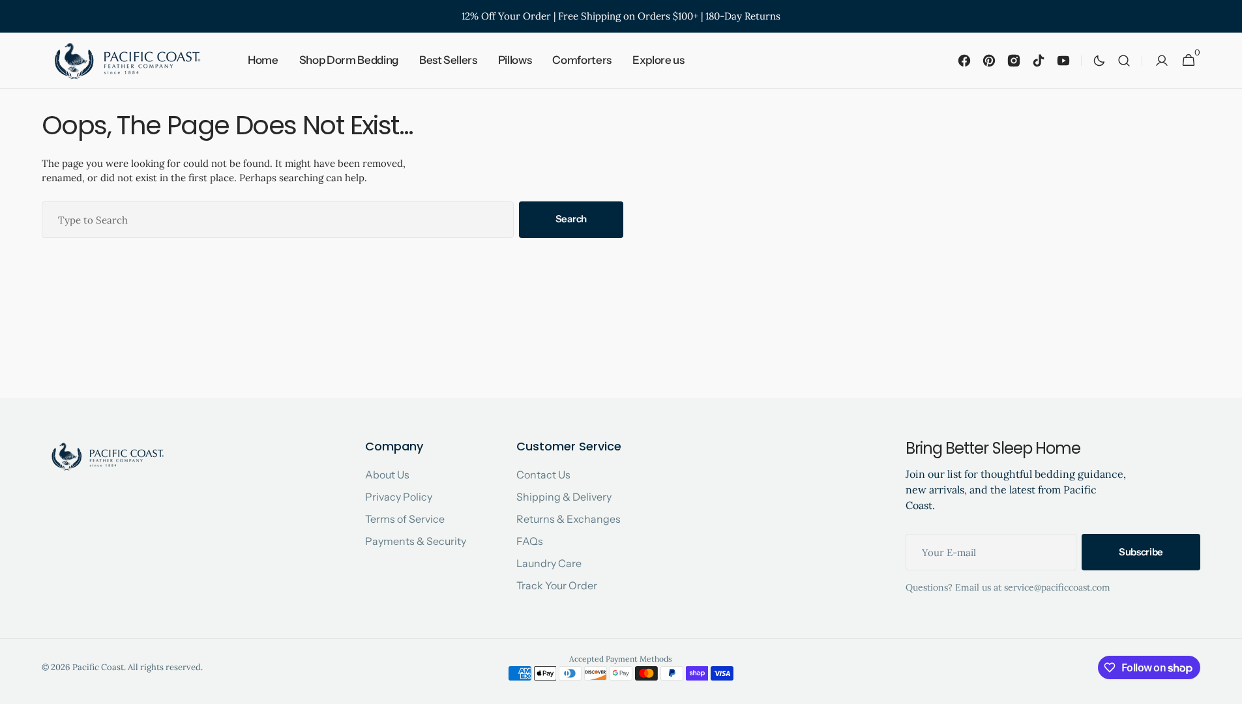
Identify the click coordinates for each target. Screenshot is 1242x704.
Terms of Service (405, 518)
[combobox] (278, 219)
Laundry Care (549, 563)
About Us (387, 474)
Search (571, 219)
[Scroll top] (1226, 688)
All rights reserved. (165, 667)
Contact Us (543, 474)
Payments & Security (415, 541)
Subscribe (1141, 552)
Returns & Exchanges (568, 518)
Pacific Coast (98, 667)
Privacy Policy (398, 496)
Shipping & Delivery (564, 496)
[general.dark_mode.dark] (1099, 60)
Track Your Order (556, 585)
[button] (1124, 61)
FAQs (529, 541)
